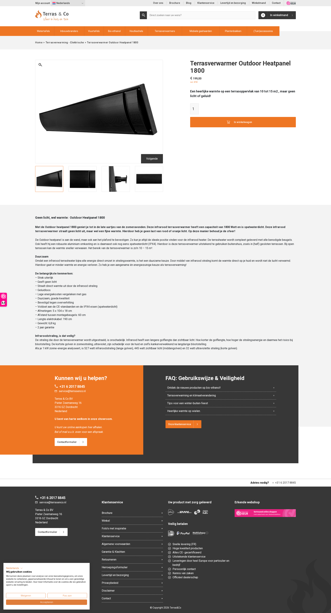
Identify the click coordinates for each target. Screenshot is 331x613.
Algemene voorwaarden (116, 544)
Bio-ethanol (114, 31)
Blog (188, 3)
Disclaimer (108, 590)
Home (38, 42)
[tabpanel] (49, 179)
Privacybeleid (110, 583)
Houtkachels (136, 31)
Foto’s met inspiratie (114, 528)
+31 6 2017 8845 (72, 386)
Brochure (174, 3)
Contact (276, 3)
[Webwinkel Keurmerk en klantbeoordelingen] (291, 3)
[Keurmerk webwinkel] (265, 513)
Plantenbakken (233, 31)
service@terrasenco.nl (72, 391)
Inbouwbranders (69, 31)
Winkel (106, 520)
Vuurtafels (94, 31)
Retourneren (109, 559)
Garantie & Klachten (113, 551)
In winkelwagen (243, 122)
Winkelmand (259, 3)
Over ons (158, 3)
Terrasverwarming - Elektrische (65, 42)
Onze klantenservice (179, 424)
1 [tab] (99, 190)
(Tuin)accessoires (263, 31)
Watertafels (43, 31)
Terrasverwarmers (165, 31)
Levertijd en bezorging (233, 3)
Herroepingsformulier (115, 567)
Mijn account (42, 3)
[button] (14, 568)
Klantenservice (205, 3)
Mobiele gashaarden (201, 31)
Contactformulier (67, 442)
